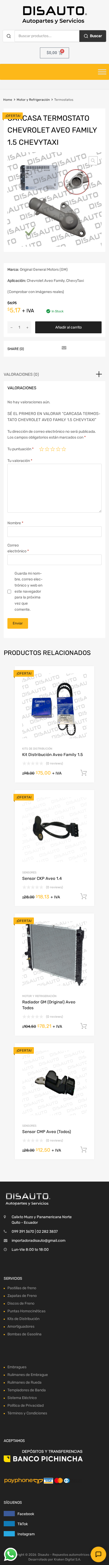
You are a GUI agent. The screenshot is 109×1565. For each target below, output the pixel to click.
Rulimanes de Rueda (24, 1382)
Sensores (29, 872)
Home (7, 100)
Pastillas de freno (21, 1288)
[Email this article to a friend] (63, 348)
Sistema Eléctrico (22, 1398)
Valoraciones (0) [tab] (21, 374)
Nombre (15, 523)
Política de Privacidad (25, 1405)
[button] (93, 160)
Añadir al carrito (68, 327)
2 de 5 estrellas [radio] (47, 449)
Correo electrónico (18, 548)
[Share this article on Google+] (53, 348)
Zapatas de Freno (22, 1295)
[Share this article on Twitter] (44, 348)
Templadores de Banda (26, 1390)
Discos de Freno (20, 1303)
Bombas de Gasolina (24, 1334)
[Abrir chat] (98, 1554)
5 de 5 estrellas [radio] (63, 449)
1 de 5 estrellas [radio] (41, 449)
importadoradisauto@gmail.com (38, 1240)
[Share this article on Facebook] (34, 348)
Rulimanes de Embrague (27, 1374)
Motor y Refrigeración (33, 100)
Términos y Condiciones (27, 1413)
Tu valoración (19, 460)
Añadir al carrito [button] (83, 773)
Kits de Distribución (37, 748)
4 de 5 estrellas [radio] (58, 449)
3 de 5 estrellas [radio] (52, 449)
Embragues (16, 1367)
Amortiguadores (20, 1326)
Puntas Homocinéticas (26, 1311)
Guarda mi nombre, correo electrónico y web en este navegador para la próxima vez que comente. (29, 591)
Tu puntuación (20, 449)
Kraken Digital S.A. (67, 1559)
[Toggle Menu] (102, 71)
